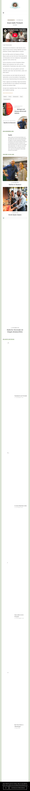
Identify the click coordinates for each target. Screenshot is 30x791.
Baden (5, 96)
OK (6, 787)
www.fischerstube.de (8, 92)
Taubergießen (7, 99)
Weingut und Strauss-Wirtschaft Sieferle (15, 110)
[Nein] (28, 786)
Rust (21, 96)
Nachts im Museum (15, 123)
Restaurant (15, 96)
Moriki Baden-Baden (15, 215)
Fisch (10, 96)
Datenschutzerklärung (18, 787)
